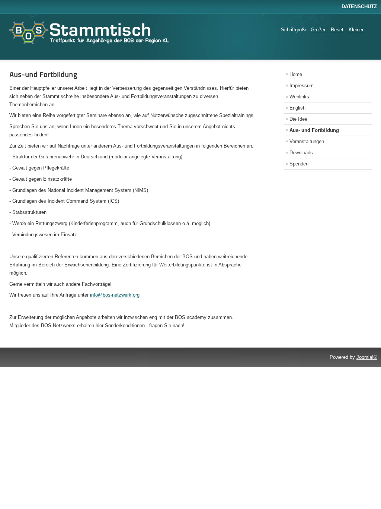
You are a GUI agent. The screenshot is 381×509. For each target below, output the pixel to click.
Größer (318, 29)
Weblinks (299, 96)
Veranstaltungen (306, 141)
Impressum (301, 85)
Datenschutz (359, 6)
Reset (337, 29)
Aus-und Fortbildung (43, 74)
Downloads (301, 152)
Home (295, 74)
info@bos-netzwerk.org (115, 295)
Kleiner (356, 29)
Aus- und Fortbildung (314, 130)
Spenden (298, 164)
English (297, 108)
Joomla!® (366, 357)
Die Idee (298, 119)
